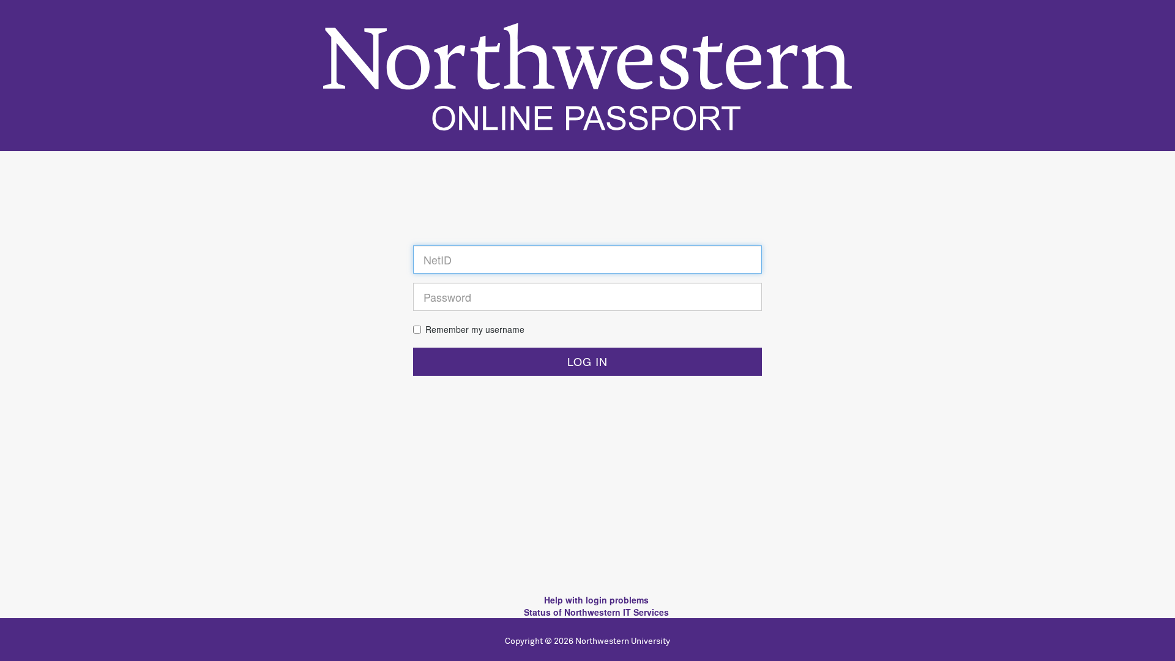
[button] (587, 362)
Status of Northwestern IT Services (596, 612)
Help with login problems (596, 600)
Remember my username (474, 329)
